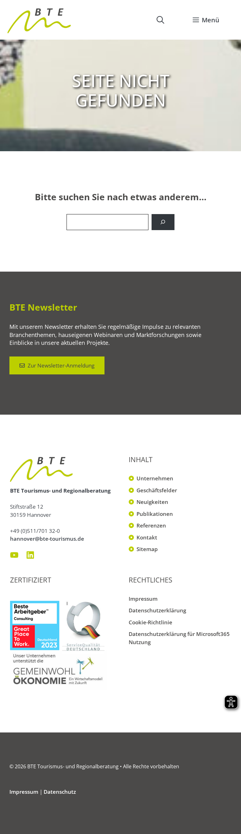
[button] (160, 20)
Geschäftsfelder (157, 490)
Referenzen (151, 525)
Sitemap (147, 549)
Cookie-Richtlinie (150, 622)
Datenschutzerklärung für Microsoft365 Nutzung (179, 638)
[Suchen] (163, 222)
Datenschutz (60, 791)
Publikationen (155, 513)
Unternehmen (155, 478)
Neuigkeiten (152, 501)
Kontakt (147, 537)
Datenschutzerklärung (157, 610)
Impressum (143, 598)
